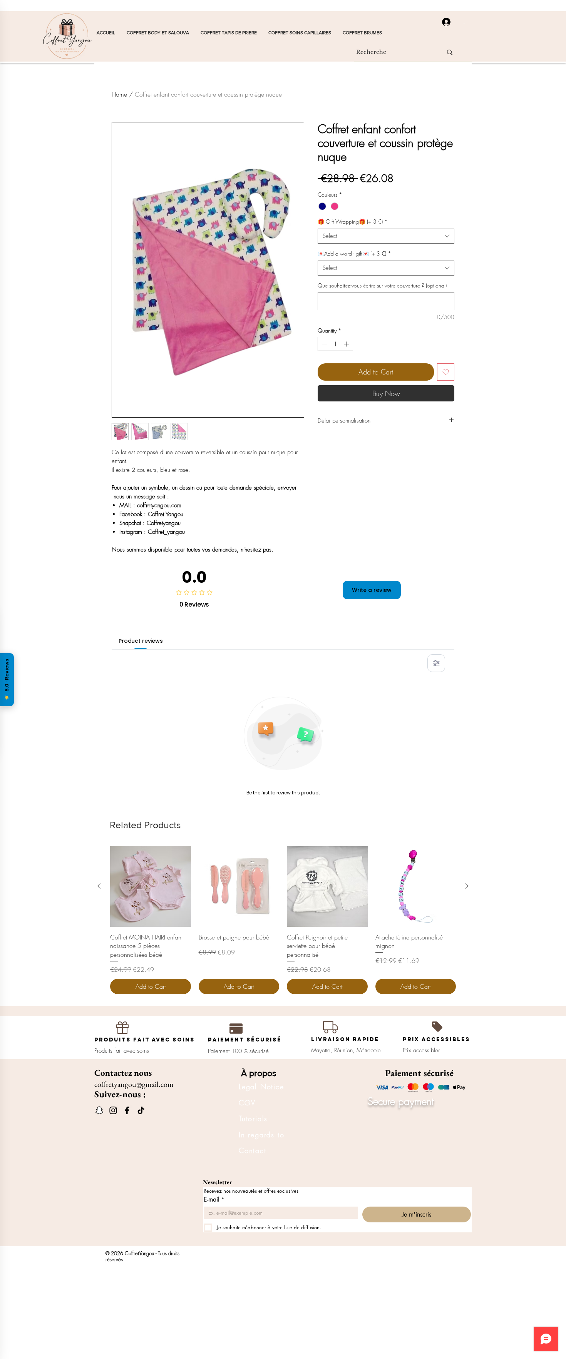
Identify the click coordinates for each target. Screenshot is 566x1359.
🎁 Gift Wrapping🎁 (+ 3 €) (353, 221)
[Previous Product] (99, 886)
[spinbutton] (335, 344)
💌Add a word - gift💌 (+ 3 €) (354, 253)
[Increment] (347, 344)
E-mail (214, 1200)
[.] (443, 21)
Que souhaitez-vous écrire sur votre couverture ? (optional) (382, 285)
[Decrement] (323, 344)
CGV (247, 1102)
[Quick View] (150, 886)
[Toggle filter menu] (436, 663)
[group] (283, 920)
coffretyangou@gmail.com (134, 1084)
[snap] (99, 1110)
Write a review (372, 590)
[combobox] (386, 236)
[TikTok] (141, 1110)
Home (119, 94)
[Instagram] (113, 1110)
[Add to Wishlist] (445, 372)
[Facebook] (127, 1110)
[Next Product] (467, 886)
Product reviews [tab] (141, 641)
